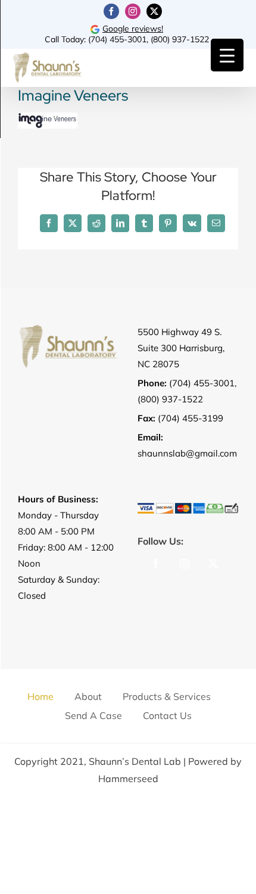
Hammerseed (128, 778)
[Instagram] (184, 563)
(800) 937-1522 (180, 39)
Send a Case (93, 715)
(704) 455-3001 (117, 39)
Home (40, 696)
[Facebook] (156, 563)
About (88, 696)
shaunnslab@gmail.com (187, 453)
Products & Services (167, 696)
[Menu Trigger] (227, 55)
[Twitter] (213, 563)
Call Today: (66, 39)
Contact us (167, 715)
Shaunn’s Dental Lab (135, 761)
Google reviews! (132, 28)
